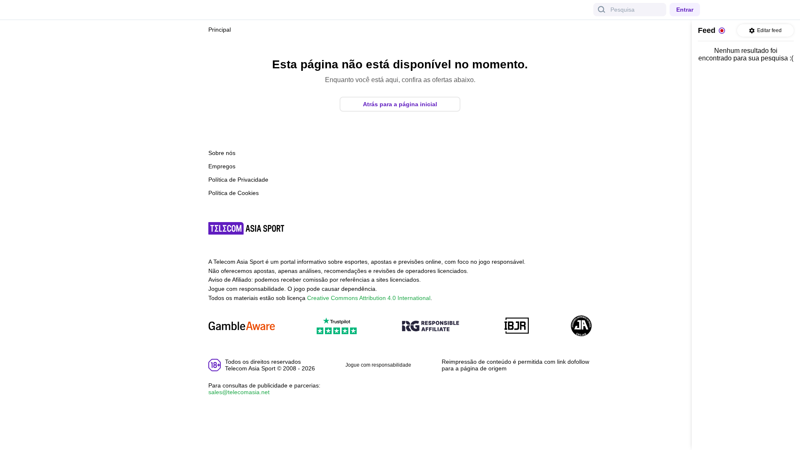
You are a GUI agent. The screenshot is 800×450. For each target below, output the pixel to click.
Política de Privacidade (238, 179)
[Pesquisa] (601, 9)
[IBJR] (516, 326)
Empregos (221, 166)
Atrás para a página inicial (400, 104)
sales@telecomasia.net (239, 392)
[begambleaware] (241, 326)
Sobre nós (221, 153)
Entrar (684, 9)
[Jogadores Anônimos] (581, 326)
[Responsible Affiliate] (430, 326)
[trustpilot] (337, 326)
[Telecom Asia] (246, 228)
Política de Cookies (233, 193)
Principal (219, 29)
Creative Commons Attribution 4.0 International (368, 298)
